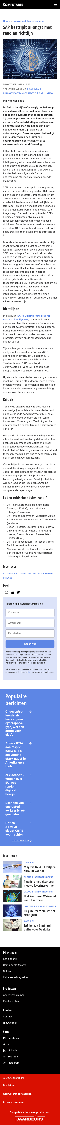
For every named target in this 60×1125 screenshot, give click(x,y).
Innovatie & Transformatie (28, 21)
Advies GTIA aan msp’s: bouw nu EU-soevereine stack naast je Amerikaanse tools (15, 754)
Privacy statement (13, 1102)
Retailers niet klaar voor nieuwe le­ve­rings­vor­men (39, 884)
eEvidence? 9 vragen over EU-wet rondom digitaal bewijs (14, 784)
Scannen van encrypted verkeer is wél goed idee (15, 808)
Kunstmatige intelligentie (36, 573)
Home (6, 21)
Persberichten (11, 1001)
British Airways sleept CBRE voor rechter (14, 828)
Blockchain (10, 573)
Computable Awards (14, 965)
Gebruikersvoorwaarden (17, 1093)
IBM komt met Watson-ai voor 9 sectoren (40, 898)
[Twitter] (18, 592)
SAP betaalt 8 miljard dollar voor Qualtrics (37, 927)
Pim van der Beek (13, 100)
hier (28, 672)
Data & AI (29, 862)
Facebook (13, 1038)
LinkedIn (13, 1050)
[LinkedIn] (12, 592)
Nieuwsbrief (10, 1022)
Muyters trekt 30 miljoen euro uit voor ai (40, 869)
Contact (7, 1016)
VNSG (50, 93)
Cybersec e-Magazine (15, 977)
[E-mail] (6, 592)
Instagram (14, 1062)
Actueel (34, 89)
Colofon (7, 971)
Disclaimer (9, 1085)
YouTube (13, 1056)
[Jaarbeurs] (30, 1118)
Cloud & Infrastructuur (38, 877)
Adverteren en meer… (15, 995)
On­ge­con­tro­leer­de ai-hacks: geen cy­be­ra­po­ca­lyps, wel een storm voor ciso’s (14, 723)
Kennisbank (10, 958)
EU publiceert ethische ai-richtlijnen (40, 913)
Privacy (7, 578)
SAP (41, 93)
